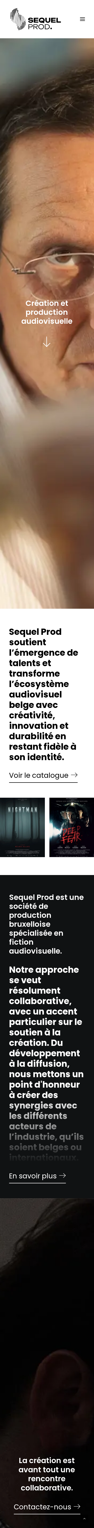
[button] (82, 19)
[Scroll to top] (84, 1518)
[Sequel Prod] (35, 19)
